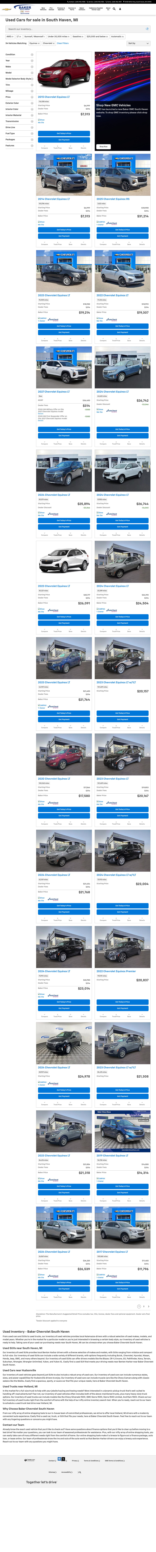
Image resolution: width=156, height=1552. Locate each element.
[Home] (6, 9)
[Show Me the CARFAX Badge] (42, 517)
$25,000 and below (97, 37)
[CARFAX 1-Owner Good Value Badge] (42, 322)
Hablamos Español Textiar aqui (96, 9)
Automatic (117, 37)
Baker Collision (82, 9)
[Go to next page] (149, 1314)
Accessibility (66, 1480)
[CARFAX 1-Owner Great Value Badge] (101, 226)
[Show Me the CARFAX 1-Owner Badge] (101, 413)
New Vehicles (43, 9)
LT (19, 37)
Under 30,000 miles (58, 37)
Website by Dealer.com (30, 1468)
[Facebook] (59, 1466)
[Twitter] (63, 1466)
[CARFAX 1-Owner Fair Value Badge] (101, 1188)
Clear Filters (63, 43)
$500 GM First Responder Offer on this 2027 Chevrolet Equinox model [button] (52, 421)
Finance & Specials (61, 9)
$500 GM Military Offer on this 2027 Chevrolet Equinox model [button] (51, 414)
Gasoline (78, 37)
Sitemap (52, 1480)
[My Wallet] (121, 9)
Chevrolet (47, 43)
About (63, 1469)
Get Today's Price (64, 133)
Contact (52, 1469)
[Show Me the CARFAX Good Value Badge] (101, 322)
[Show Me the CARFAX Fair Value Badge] (42, 806)
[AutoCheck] (112, 226)
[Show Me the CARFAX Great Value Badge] (42, 121)
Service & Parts (72, 9)
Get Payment (64, 140)
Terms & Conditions (91, 1469)
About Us (108, 9)
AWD (10, 37)
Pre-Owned (51, 9)
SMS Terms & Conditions (114, 1469)
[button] (64, 101)
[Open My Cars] (128, 9)
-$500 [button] (87, 412)
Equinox (33, 43)
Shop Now (105, 147)
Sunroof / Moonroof (34, 37)
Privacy (75, 1469)
